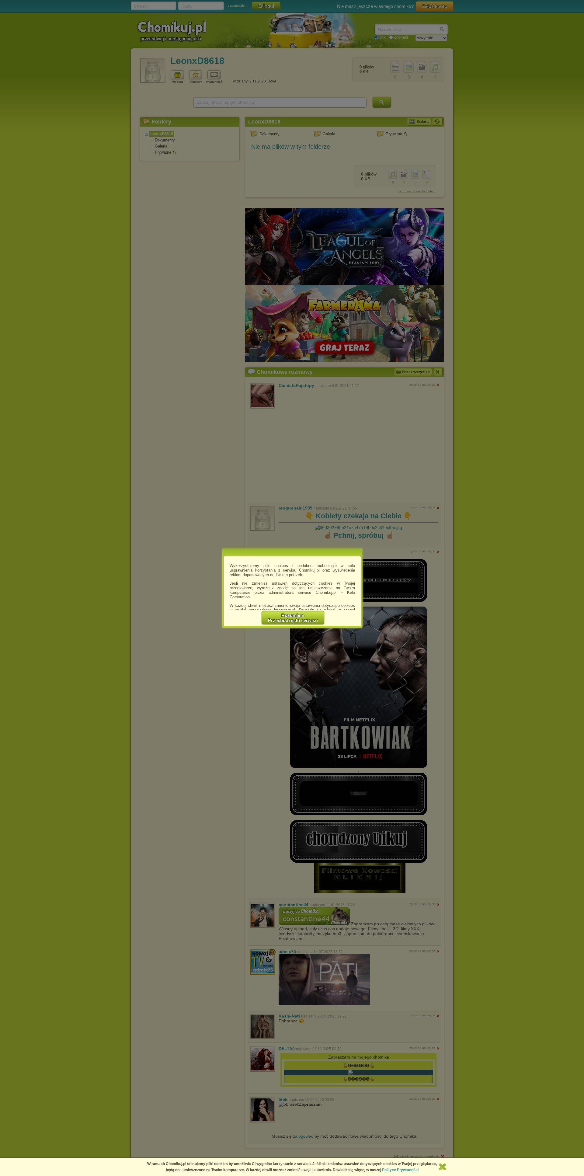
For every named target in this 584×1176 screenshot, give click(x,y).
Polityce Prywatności (400, 1170)
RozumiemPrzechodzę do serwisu (293, 618)
